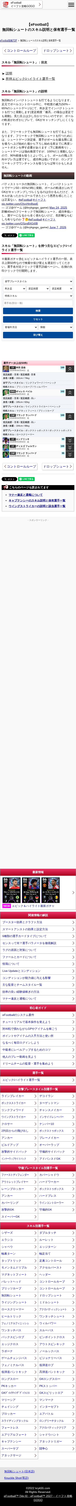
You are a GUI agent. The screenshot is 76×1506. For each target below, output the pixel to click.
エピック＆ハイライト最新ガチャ (29, 905)
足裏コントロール (50, 1260)
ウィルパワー (47, 1323)
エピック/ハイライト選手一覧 (21, 1079)
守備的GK (45, 1209)
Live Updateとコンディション (21, 970)
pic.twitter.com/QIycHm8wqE (20, 203)
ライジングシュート (14, 1302)
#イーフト (39, 199)
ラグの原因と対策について (19, 950)
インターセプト (49, 1406)
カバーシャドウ (49, 1174)
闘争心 (43, 1448)
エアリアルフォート (14, 1434)
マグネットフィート (14, 1274)
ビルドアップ (9, 1144)
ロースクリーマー (12, 1309)
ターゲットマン (49, 1103)
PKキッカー (8, 1386)
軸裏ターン (8, 1253)
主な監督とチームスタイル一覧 (22, 984)
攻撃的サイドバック (14, 1151)
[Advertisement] (38, 15)
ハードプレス (47, 1195)
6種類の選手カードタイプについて (24, 936)
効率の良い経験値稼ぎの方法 (20, 991)
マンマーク (46, 1399)
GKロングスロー (49, 1378)
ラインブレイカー (12, 1096)
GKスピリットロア (51, 1392)
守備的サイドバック (52, 1151)
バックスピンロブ (12, 1337)
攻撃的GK (7, 1209)
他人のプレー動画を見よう (19, 1056)
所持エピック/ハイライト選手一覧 (30, 78)
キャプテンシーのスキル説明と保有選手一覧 (37, 500)
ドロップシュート (56, 50)
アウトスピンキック (52, 1344)
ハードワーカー (49, 1181)
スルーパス (46, 1330)
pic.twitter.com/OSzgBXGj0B (20, 223)
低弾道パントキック (14, 1371)
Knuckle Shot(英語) (16, 1477)
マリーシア (8, 1399)
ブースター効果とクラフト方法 (22, 922)
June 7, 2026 (57, 227)
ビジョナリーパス (50, 1358)
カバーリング (9, 1202)
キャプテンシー (11, 1441)
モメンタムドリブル (14, 1267)
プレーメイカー (49, 1137)
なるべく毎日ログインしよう (20, 1042)
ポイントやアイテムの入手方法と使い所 (28, 1035)
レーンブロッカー (12, 1188)
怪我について (10, 963)
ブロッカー (8, 1413)
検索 (38, 310)
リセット (38, 319)
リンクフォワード (12, 1110)
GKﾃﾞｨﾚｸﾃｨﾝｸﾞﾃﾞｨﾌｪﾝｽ (15, 1392)
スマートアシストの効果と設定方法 (25, 929)
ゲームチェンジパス (14, 1358)
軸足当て (45, 1253)
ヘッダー (45, 1274)
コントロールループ (21, 50)
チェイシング (9, 1406)
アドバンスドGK (49, 1158)
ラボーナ (7, 1351)
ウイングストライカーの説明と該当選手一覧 (37, 506)
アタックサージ (11, 1455)
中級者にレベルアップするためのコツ (26, 1049)
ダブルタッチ (47, 1232)
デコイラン (46, 1096)
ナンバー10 (46, 1123)
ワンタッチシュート (52, 1316)
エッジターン (47, 1246)
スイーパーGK (10, 1216)
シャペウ (7, 1246)
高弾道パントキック (52, 1371)
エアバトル (46, 1413)
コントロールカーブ (52, 1281)
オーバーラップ (49, 1144)
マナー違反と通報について (26, 494)
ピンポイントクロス (52, 1337)
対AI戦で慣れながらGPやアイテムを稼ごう (29, 1028)
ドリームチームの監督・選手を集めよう (28, 1063)
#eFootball (25, 199)
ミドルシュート (49, 1302)
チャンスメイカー (50, 1110)
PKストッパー (48, 1386)
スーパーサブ (9, 1448)
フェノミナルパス (12, 1365)
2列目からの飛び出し (15, 1130)
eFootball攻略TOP (8, 40)
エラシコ (7, 1239)
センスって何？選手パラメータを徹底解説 (29, 943)
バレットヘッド (11, 1281)
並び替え (38, 334)
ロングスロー (9, 1378)
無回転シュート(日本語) (19, 1471)
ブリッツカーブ (11, 1288)
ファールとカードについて (19, 957)
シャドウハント (49, 1434)
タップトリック (11, 1260)
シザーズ (7, 1232)
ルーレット (46, 1239)
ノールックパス (49, 1351)
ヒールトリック (11, 1316)
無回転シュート (11, 1295)
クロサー (7, 1123)
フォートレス (9, 1427)
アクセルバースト (50, 1267)
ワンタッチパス (11, 1330)
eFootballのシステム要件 (18, 1014)
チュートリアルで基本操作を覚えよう (26, 1022)
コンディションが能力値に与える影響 (26, 977)
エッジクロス (9, 1344)
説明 (9, 73)
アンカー (7, 1137)
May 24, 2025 (58, 207)
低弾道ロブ (46, 1365)
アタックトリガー (50, 1441)
